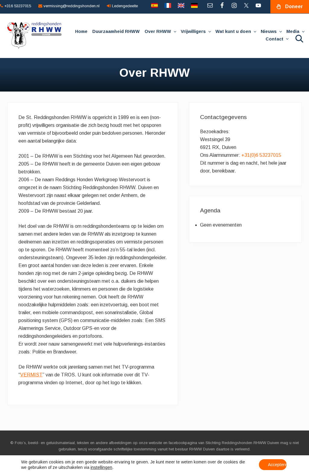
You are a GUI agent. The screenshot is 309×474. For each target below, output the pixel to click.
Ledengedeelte (124, 6)
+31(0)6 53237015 (261, 155)
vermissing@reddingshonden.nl (71, 6)
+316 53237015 (17, 6)
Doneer (294, 6)
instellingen (101, 467)
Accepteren (277, 464)
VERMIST (31, 374)
